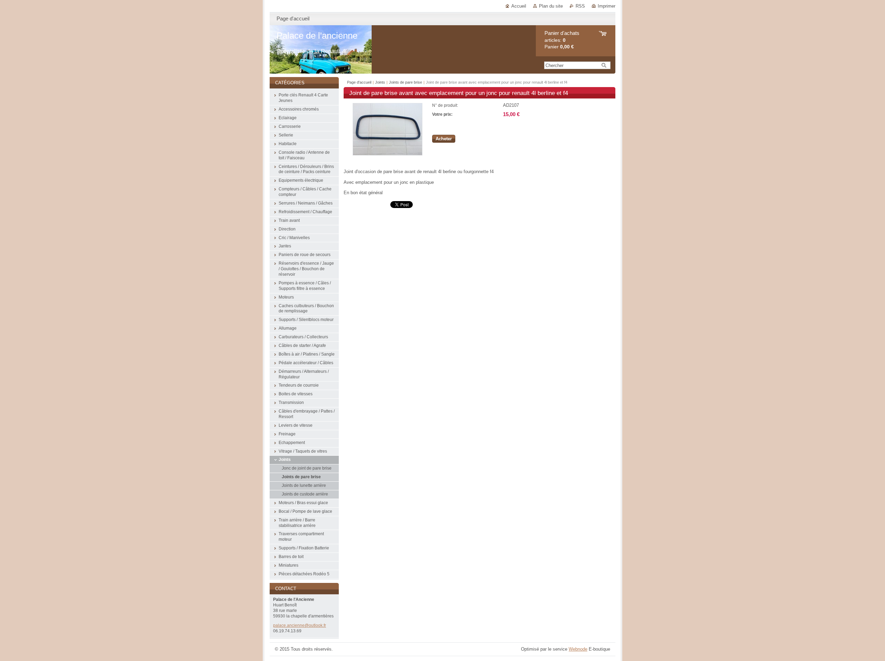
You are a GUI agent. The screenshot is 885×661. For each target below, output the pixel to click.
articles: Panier (561, 39)
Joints (380, 82)
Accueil (518, 6)
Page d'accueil (359, 82)
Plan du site (551, 6)
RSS (580, 6)
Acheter (444, 138)
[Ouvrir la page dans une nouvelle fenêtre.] (387, 154)
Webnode (578, 649)
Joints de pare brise (405, 82)
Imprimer (606, 6)
